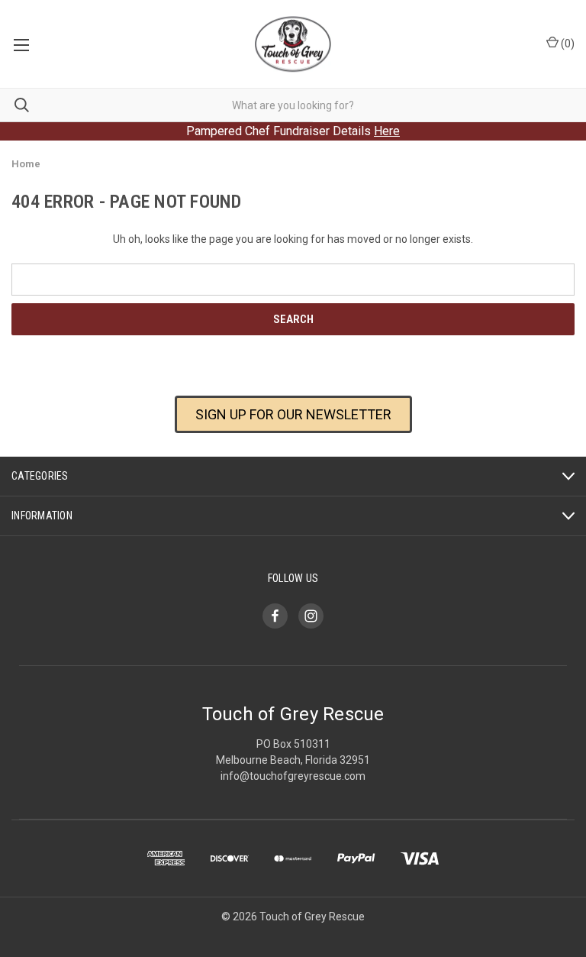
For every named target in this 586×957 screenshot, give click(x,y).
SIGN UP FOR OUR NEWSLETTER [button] (293, 414)
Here (387, 131)
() (567, 43)
